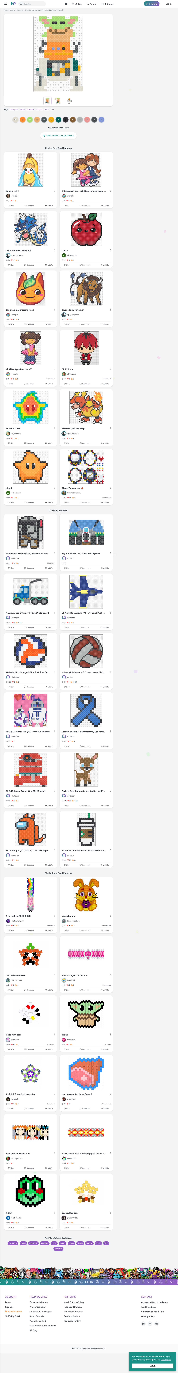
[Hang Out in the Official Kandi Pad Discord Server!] (143, 1323)
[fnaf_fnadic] (8, 1218)
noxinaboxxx (16, 980)
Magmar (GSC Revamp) (73, 428)
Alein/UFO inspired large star (20, 1094)
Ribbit (9, 1213)
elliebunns (71, 374)
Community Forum (39, 1302)
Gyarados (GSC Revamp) (18, 250)
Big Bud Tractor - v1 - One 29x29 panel (81, 553)
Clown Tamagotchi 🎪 (73, 488)
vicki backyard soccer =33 (19, 369)
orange (89, 1243)
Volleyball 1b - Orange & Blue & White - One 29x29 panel (28, 672)
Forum (93, 4)
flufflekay (15, 1039)
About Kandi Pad (38, 1321)
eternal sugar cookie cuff (74, 975)
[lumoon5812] (64, 1158)
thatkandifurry (17, 921)
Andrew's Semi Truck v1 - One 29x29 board (27, 613)
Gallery (78, 4)
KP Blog (33, 1330)
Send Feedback (148, 1307)
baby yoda (14, 109)
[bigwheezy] (8, 433)
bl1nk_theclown (73, 921)
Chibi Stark (67, 369)
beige (22, 109)
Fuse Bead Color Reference (43, 1325)
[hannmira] (64, 1040)
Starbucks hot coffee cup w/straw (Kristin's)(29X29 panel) (84, 850)
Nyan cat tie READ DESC (18, 916)
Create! (153, 3)
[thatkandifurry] (8, 921)
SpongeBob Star (70, 1213)
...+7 (52, 109)
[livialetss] (8, 196)
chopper (39, 109)
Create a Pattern (72, 1316)
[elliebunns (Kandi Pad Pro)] (64, 374)
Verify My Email (12, 1316)
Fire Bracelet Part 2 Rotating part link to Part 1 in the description (84, 1153)
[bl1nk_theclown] (64, 921)
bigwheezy (16, 433)
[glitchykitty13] (8, 1158)
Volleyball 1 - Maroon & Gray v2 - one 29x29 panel (84, 672)
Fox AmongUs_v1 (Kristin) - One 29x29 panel (28, 850)
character (30, 109)
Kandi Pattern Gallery (74, 1302)
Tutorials (109, 4)
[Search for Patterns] (20, 3)
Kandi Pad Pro (15, 1311)
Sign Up (9, 1307)
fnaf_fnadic (16, 1218)
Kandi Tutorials (37, 1316)
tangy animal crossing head (20, 310)
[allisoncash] (64, 255)
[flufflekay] (8, 1040)
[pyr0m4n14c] (64, 1218)
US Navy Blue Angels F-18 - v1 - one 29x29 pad (84, 613)
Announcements (37, 1307)
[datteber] (8, 558)
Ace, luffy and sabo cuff (18, 1153)
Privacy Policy (148, 1316)
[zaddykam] (64, 1099)
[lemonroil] (64, 980)
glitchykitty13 (16, 1158)
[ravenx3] (8, 1099)
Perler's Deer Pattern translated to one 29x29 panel (84, 791)
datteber (20, 10)
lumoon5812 (72, 1158)
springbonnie (68, 916)
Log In (168, 4)
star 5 (9, 488)
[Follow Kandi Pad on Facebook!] (150, 1323)
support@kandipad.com (156, 1302)
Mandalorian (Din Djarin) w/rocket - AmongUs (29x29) (28, 553)
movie (80, 1243)
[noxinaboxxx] (8, 980)
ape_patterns (17, 255)
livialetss (15, 196)
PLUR (89, 1282)
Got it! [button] (152, 1366)
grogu (65, 1035)
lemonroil (71, 980)
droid (47, 109)
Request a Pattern (72, 1321)
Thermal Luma (13, 428)
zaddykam (71, 1099)
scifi (106, 1243)
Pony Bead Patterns (73, 1311)
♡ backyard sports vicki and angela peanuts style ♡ (84, 191)
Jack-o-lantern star (15, 975)
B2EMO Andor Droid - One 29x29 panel (25, 791)
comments (50, 379)
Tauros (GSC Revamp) (73, 310)
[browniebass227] (64, 493)
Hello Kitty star (13, 1035)
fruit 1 (65, 250)
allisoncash (71, 255)
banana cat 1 (12, 191)
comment (107, 379)
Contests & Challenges (41, 1311)
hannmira (71, 1039)
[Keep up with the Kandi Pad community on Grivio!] (156, 1323)
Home (66, 4)
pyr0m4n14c (72, 1218)
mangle (70, 196)
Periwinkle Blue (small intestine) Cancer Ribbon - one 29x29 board (84, 731)
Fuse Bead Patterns (73, 1307)
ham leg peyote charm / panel (77, 1094)
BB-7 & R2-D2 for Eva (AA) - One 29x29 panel (28, 731)
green (62, 1243)
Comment (30, 205)
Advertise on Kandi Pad (152, 1311)
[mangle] (64, 196)
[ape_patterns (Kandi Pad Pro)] (8, 255)
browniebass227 (74, 493)
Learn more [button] (166, 1359)
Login (8, 1302)
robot (98, 1243)
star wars (58, 1248)
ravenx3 (14, 1099)
